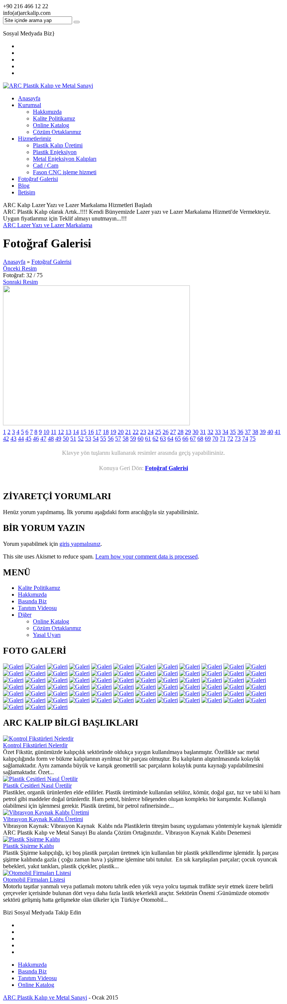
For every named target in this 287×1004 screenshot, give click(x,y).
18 (106, 432)
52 (81, 438)
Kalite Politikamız (54, 118)
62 (155, 438)
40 (270, 432)
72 (230, 438)
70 (215, 438)
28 (180, 432)
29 (188, 432)
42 (6, 438)
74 (245, 438)
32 (210, 432)
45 (28, 438)
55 (103, 438)
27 (173, 432)
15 (83, 432)
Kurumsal (29, 105)
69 (208, 438)
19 (113, 432)
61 (148, 438)
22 (136, 432)
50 (66, 438)
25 (158, 432)
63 (163, 438)
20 (121, 432)
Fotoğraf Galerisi (38, 179)
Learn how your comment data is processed (146, 556)
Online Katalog (51, 125)
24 (151, 432)
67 (193, 438)
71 (223, 438)
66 (185, 438)
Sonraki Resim (20, 282)
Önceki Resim (20, 268)
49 (58, 438)
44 (21, 438)
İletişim (26, 192)
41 (278, 432)
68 (200, 438)
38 (255, 432)
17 (98, 432)
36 (240, 432)
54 (96, 438)
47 (43, 438)
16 (91, 432)
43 (13, 438)
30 (195, 432)
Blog (24, 185)
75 (253, 438)
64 (170, 438)
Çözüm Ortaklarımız (57, 132)
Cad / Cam (45, 165)
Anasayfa (29, 98)
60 (141, 438)
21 (128, 432)
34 (225, 432)
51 (73, 438)
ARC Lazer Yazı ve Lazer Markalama (47, 225)
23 (143, 432)
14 (76, 432)
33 (218, 432)
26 (166, 432)
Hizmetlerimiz (34, 138)
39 (263, 432)
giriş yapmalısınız (80, 544)
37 (248, 432)
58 (126, 438)
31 (203, 432)
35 (233, 432)
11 (53, 432)
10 (46, 432)
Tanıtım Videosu (37, 978)
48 (51, 438)
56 (111, 438)
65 (178, 438)
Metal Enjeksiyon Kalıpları (64, 159)
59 (133, 438)
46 (36, 438)
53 (88, 438)
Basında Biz (32, 971)
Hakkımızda (47, 112)
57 (118, 438)
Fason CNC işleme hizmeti (64, 172)
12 (61, 432)
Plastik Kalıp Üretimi (58, 145)
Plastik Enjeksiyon (55, 152)
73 (238, 438)
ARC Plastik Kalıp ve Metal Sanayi (45, 997)
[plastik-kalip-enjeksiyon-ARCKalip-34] (96, 423)
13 (68, 432)
